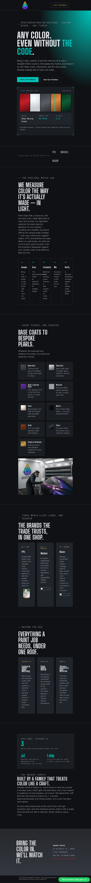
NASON (55, 160)
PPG (54, 152)
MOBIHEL (64, 152)
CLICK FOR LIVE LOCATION (64, 859)
